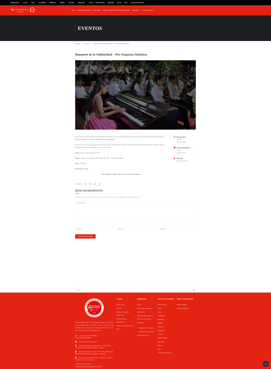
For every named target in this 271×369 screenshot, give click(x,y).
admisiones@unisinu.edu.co (88, 342)
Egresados (111, 2)
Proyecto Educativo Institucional (122, 313)
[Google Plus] (90, 184)
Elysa (33, 2)
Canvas (91, 2)
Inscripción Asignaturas (84, 10)
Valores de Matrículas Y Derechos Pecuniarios (116, 10)
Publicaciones (15, 2)
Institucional (120, 304)
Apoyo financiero (148, 10)
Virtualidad (42, 2)
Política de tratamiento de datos (124, 327)
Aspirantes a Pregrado (146, 328)
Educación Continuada (146, 331)
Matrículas (81, 2)
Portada (77, 44)
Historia (119, 308)
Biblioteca (53, 2)
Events (87, 44)
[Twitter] (95, 184)
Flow (126, 2)
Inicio (73, 10)
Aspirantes (135, 10)
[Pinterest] (99, 184)
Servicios (71, 2)
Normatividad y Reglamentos (121, 320)
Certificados (97, 10)
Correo (25, 2)
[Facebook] (85, 184)
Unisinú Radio (100, 2)
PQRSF (62, 2)
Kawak (119, 2)
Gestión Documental (137, 2)
